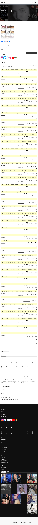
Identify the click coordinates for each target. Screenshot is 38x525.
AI (1, 442)
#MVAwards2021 (17, 376)
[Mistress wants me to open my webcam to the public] (32, 509)
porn (21, 381)
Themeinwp (29, 522)
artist (25, 376)
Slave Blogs (3, 459)
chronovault (2, 378)
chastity (33, 376)
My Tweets (3, 389)
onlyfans (18, 381)
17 (1, 365)
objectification (14, 381)
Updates (2, 465)
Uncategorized (3, 463)
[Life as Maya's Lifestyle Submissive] (32, 478)
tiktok (21, 382)
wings (23, 382)
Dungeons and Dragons (27, 378)
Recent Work (3, 457)
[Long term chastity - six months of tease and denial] (6, 478)
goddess (12, 379)
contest (12, 378)
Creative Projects (4, 447)
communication (6, 378)
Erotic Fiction (3, 449)
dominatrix (22, 378)
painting (20, 381)
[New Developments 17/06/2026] (16, 478)
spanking (4, 382)
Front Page (3, 451)
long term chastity (26, 379)
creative (17, 378)
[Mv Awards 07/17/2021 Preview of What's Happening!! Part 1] (22, 489)
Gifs (2, 454)
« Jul (1, 370)
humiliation (15, 379)
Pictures (2, 452)
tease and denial (11, 382)
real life (25, 381)
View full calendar (21, 73)
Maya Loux (5, 2)
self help (28, 381)
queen (23, 381)
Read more (3, 72)
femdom (7, 379)
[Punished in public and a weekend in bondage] (16, 499)
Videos (2, 469)
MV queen (11, 381)
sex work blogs (31, 381)
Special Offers (7, 382)
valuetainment (3, 467)
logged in (7, 47)
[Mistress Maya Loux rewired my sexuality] (6, 489)
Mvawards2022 (8, 381)
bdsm (28, 376)
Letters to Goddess (4, 462)
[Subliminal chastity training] (32, 499)
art (23, 376)
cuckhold (19, 378)
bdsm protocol (4, 460)
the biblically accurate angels (17, 382)
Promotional (3, 455)
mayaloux (3, 381)
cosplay (15, 378)
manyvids (31, 379)
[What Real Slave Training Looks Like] (6, 499)
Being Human (3, 445)
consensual (9, 378)
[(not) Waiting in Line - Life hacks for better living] (32, 489)
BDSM (2, 444)
